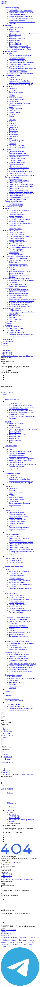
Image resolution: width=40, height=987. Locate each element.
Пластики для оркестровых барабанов (22, 68)
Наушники (13, 24)
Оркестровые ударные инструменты (18, 256)
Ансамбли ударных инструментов (21, 334)
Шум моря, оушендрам (17, 147)
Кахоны (11, 116)
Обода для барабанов (16, 245)
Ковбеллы (12, 120)
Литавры (12, 269)
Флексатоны (13, 136)
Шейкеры (12, 144)
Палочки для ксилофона (17, 153)
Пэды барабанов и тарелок (18, 14)
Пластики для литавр (16, 66)
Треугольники (14, 134)
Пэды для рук (13, 77)
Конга (11, 121)
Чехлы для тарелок (15, 212)
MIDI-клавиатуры (15, 310)
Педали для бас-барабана (14, 201)
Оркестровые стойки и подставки (21, 184)
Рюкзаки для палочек (16, 218)
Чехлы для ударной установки (19, 219)
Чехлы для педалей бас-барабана (20, 223)
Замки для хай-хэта (15, 179)
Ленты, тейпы (14, 253)
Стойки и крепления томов (18, 190)
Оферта (3, 931)
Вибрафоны (17, 160)
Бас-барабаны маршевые (17, 291)
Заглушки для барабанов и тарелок (21, 85)
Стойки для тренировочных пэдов (21, 83)
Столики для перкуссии (17, 199)
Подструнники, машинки (18, 242)
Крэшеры (12, 123)
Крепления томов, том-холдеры (20, 247)
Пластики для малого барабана (20, 55)
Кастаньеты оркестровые (18, 264)
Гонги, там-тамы (15, 105)
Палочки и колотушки (13, 149)
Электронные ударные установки (21, 11)
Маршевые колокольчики (18, 295)
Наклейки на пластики (17, 70)
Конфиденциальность (8, 930)
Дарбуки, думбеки (15, 109)
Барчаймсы (13, 88)
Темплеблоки (13, 131)
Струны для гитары (12, 327)
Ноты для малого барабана (18, 336)
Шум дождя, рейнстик (17, 145)
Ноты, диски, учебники (13, 330)
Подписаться (6, 870)
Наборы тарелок (14, 31)
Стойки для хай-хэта (16, 188)
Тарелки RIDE (14, 42)
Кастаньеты (13, 114)
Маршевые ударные (12, 288)
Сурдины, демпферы (16, 232)
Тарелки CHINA (15, 36)
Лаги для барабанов (16, 249)
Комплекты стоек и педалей (19, 197)
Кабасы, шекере (14, 112)
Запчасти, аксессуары (12, 230)
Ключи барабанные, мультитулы (20, 236)
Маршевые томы (15, 297)
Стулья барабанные (16, 195)
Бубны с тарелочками (16, 99)
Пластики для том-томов (17, 57)
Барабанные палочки (16, 151)
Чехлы (7, 208)
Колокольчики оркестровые (18, 266)
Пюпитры (8, 323)
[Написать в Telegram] (20, 985)
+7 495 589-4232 (6, 354)
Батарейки (12, 321)
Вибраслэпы (13, 101)
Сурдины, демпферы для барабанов (21, 73)
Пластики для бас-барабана (18, 60)
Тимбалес (12, 133)
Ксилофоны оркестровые (18, 286)
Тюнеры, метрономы (16, 315)
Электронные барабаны (13, 9)
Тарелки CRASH (15, 35)
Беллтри (12, 90)
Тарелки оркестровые (16, 273)
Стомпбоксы (13, 127)
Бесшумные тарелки (16, 27)
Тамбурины (13, 129)
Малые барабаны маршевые (19, 290)
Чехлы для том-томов (16, 221)
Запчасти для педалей (16, 234)
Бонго (11, 94)
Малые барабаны (11, 51)
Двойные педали (15, 203)
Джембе (12, 110)
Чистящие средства (15, 254)
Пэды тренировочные (13, 75)
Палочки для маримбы (17, 162)
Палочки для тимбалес (17, 169)
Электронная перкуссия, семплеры (21, 12)
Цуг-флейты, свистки (16, 140)
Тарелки (8, 25)
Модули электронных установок (20, 16)
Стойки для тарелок (16, 182)
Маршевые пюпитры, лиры (18, 304)
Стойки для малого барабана (19, 181)
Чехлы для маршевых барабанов (20, 227)
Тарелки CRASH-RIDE (17, 38)
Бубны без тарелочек (16, 97)
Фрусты (12, 138)
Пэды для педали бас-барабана (19, 81)
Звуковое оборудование (13, 308)
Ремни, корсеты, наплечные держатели (22, 299)
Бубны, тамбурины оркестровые (20, 260)
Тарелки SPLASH (15, 44)
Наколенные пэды (15, 79)
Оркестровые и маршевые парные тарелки (24, 33)
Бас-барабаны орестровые (18, 258)
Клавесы (12, 118)
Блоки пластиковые (16, 92)
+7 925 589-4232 (17, 356)
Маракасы (12, 125)
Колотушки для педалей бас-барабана (22, 175)
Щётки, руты (13, 166)
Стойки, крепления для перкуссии (21, 192)
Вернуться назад (6, 862)
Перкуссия (9, 86)
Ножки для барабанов (16, 251)
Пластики (8, 53)
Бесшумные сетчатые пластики (20, 64)
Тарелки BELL (14, 29)
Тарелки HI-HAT (15, 40)
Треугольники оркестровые (18, 275)
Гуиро (11, 107)
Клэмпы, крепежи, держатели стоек (21, 194)
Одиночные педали (16, 205)
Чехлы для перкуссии (16, 214)
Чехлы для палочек (15, 157)
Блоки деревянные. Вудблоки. (19, 103)
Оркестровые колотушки (17, 173)
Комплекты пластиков (17, 59)
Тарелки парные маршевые (18, 293)
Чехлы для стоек (15, 225)
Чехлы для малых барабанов (19, 210)
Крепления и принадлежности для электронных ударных (21, 19)
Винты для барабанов (16, 240)
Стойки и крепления (12, 177)
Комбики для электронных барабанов (22, 22)
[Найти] (2, 726)
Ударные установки (12, 7)
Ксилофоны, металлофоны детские (21, 280)
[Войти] (2, 781)
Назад (12, 812)
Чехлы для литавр (15, 229)
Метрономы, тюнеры (16, 238)
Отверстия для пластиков (18, 72)
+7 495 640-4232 (6, 350)
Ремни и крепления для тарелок (20, 48)
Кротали (12, 267)
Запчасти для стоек (15, 243)
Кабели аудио (13, 314)
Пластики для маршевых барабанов (21, 62)
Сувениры (8, 325)
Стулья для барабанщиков (14, 206)
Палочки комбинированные (19, 168)
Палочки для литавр (16, 164)
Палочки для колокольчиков (19, 155)
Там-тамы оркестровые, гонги (19, 271)
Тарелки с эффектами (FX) (18, 46)
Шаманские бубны (15, 142)
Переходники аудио (16, 319)
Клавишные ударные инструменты (17, 278)
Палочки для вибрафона (17, 158)
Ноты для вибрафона (16, 332)
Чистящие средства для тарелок (20, 49)
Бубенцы (12, 96)
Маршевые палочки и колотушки (20, 171)
